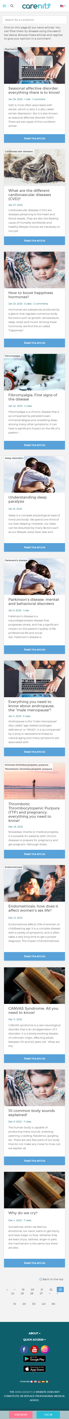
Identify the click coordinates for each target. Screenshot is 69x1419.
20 (32, 1289)
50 (53, 1303)
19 (23, 1289)
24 (12, 1293)
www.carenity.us (25, 1392)
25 (22, 1293)
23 (60, 1289)
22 (50, 1289)
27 (41, 1293)
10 (14, 1303)
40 (43, 1303)
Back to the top (52, 1279)
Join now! (20, 1414)
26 (31, 1293)
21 (42, 1289)
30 (34, 1303)
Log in (48, 1414)
